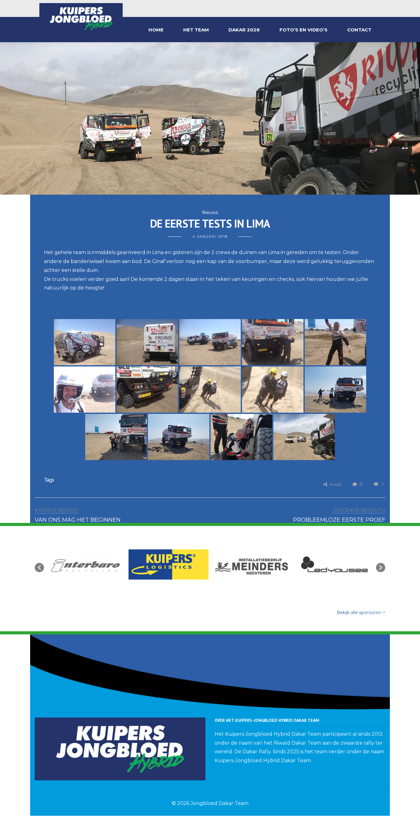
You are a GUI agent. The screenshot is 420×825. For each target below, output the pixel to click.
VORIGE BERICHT (59, 510)
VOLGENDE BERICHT (357, 510)
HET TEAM (196, 30)
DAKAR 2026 (244, 30)
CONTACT (359, 30)
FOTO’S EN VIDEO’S (303, 30)
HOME (156, 30)
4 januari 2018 (210, 236)
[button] (39, 567)
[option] (85, 564)
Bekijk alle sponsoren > (361, 612)
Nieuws (210, 212)
